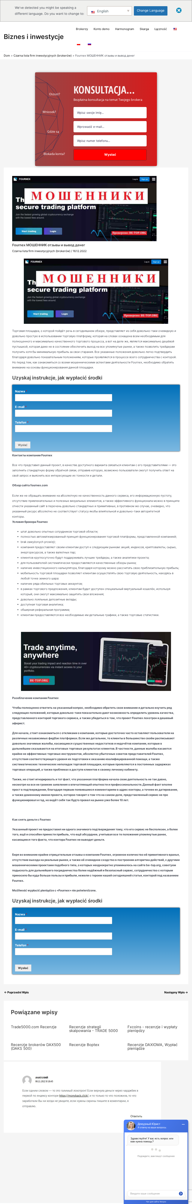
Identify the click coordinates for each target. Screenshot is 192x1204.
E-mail (21, 407)
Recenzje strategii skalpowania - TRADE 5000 (93, 1029)
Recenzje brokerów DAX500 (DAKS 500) (36, 1046)
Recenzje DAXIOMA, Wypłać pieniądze (153, 1046)
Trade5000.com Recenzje (34, 1027)
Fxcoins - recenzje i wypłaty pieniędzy (152, 1029)
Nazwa (21, 391)
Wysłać (22, 445)
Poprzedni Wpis (16, 992)
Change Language (150, 10)
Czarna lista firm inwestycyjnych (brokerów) (41, 251)
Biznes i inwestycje (34, 36)
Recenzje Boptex (84, 1044)
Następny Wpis (176, 992)
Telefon (21, 422)
